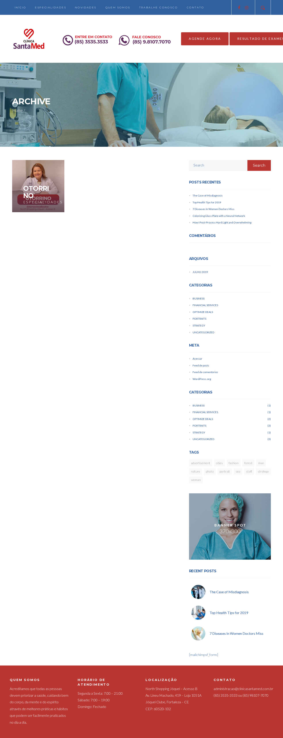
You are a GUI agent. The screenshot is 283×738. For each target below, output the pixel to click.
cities (219, 463)
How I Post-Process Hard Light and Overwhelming (222, 222)
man (261, 463)
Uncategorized (203, 332)
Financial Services (205, 305)
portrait (225, 471)
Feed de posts (201, 365)
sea (238, 471)
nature (195, 471)
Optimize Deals (203, 312)
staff (249, 471)
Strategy (199, 325)
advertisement (200, 463)
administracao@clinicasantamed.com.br (243, 689)
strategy (263, 471)
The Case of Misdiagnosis (208, 195)
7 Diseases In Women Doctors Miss (213, 209)
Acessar (197, 358)
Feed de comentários (205, 372)
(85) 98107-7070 (255, 695)
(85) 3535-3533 (225, 695)
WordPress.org (202, 379)
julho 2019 (200, 272)
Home (17, 110)
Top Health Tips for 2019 (207, 202)
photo (210, 471)
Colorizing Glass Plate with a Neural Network (219, 215)
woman (196, 480)
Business (199, 298)
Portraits (199, 318)
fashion (234, 463)
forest (248, 463)
